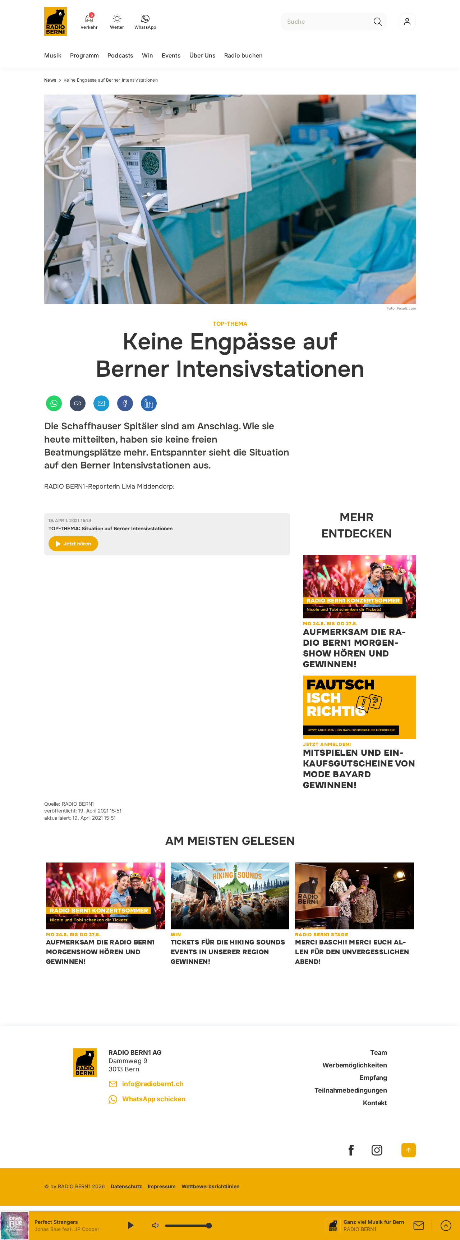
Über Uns (202, 55)
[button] (145, 21)
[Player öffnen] (446, 1225)
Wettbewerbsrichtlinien (210, 1186)
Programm (84, 55)
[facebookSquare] (351, 1150)
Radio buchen (243, 55)
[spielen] (130, 1225)
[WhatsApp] (54, 403)
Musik (52, 55)
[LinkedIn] (149, 403)
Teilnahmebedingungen (350, 1090)
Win (147, 55)
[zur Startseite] (55, 21)
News (50, 80)
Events (171, 55)
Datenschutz (126, 1186)
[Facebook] (125, 403)
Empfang (373, 1077)
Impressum (162, 1186)
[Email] (101, 403)
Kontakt (375, 1103)
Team (378, 1052)
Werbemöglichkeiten (354, 1065)
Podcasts (120, 55)
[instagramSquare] (377, 1150)
